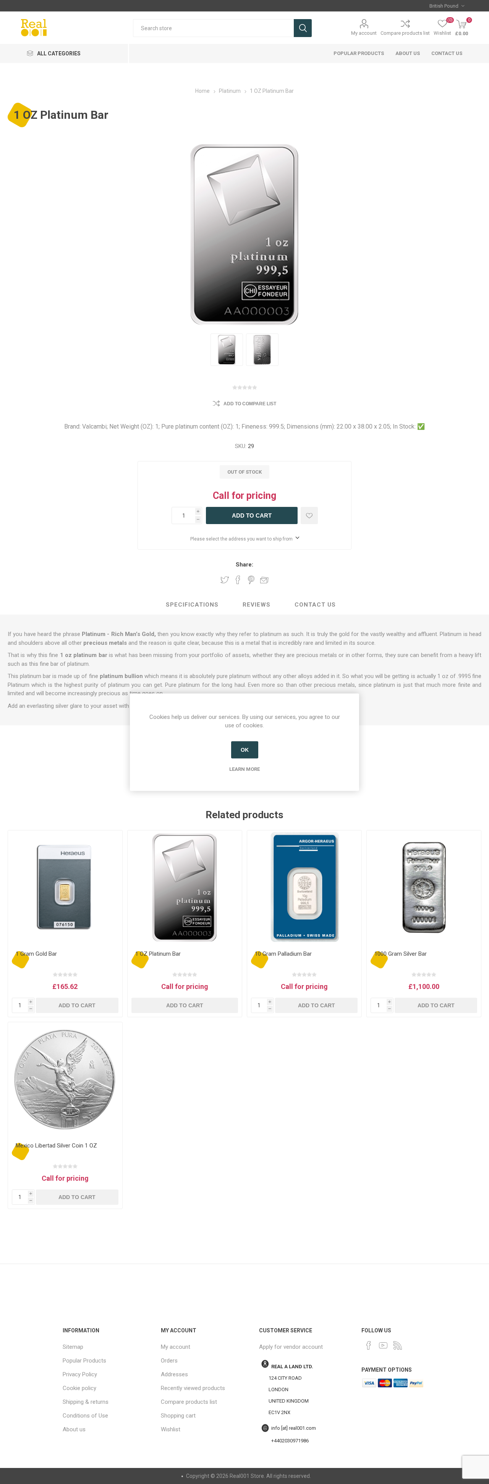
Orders (169, 1360)
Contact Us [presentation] (315, 604)
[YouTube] (383, 1345)
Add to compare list (249, 403)
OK (245, 750)
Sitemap (73, 1346)
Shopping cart (178, 1415)
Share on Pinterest (251, 580)
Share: (244, 564)
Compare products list (405, 33)
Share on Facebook (238, 580)
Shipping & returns (85, 1401)
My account (364, 33)
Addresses (174, 1374)
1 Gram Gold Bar (36, 953)
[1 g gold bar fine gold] (65, 887)
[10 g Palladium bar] (304, 887)
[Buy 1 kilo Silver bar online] (424, 887)
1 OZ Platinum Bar (158, 953)
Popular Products (359, 53)
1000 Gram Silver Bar (400, 953)
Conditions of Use (85, 1415)
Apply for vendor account (291, 1346)
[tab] (192, 605)
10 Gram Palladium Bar (283, 953)
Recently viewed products (193, 1388)
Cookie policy (79, 1388)
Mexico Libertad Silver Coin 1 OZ (56, 1145)
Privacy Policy (80, 1374)
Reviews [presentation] (256, 604)
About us (407, 53)
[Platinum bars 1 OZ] (185, 887)
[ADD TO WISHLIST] (309, 515)
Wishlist (170, 1429)
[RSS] (398, 1345)
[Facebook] (369, 1345)
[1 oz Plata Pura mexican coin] (65, 1079)
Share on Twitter (224, 580)
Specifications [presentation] (192, 604)
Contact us (446, 53)
